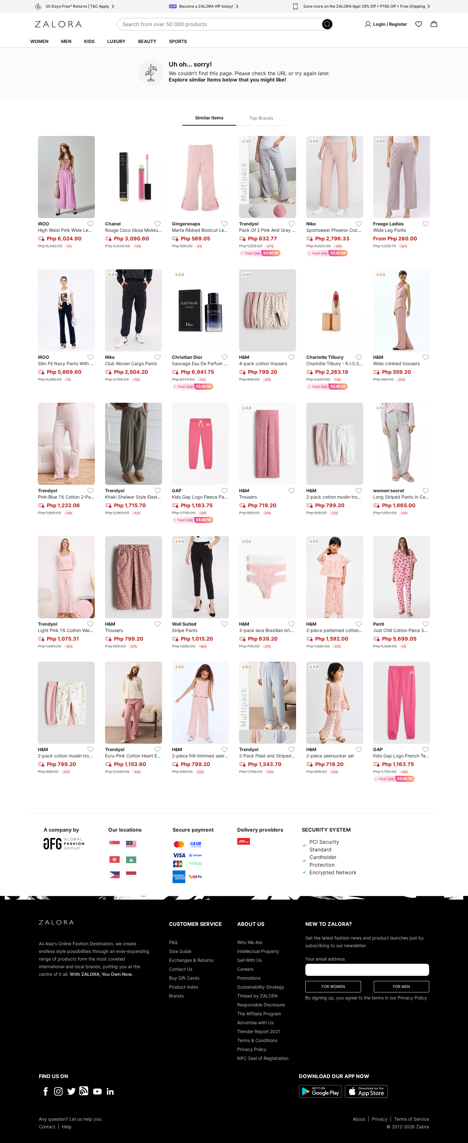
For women (333, 986)
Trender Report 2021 (258, 1031)
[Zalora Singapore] (114, 844)
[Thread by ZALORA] (84, 1091)
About (359, 1118)
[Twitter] (71, 1091)
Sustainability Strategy (260, 986)
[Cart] (434, 24)
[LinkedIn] (110, 1091)
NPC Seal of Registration (262, 1058)
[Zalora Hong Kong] (114, 859)
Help (67, 1126)
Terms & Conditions (257, 1040)
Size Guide (180, 951)
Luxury (116, 41)
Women (39, 41)
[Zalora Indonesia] (131, 875)
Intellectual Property (258, 951)
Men (66, 41)
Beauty (147, 41)
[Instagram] (58, 1091)
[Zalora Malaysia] (131, 844)
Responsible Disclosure (261, 1004)
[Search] (327, 24)
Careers (245, 968)
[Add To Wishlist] (90, 224)
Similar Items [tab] (209, 117)
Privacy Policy (251, 1049)
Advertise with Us (255, 1022)
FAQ (173, 942)
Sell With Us (249, 959)
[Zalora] (58, 24)
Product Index (184, 986)
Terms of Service (411, 1118)
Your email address (325, 958)
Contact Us (180, 968)
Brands (176, 995)
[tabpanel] (234, 460)
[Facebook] (45, 1091)
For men (401, 986)
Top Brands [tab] (261, 118)
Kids (89, 41)
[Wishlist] (418, 24)
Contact (47, 1126)
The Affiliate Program (259, 1013)
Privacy (379, 1118)
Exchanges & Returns (191, 959)
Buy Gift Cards (184, 977)
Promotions (248, 977)
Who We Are (249, 942)
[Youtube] (97, 1091)
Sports (178, 41)
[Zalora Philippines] (114, 875)
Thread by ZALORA (257, 995)
